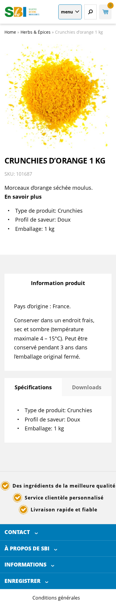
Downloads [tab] (86, 387)
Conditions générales (56, 597)
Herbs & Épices (36, 32)
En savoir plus (23, 196)
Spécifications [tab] (33, 387)
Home (10, 32)
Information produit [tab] (58, 283)
